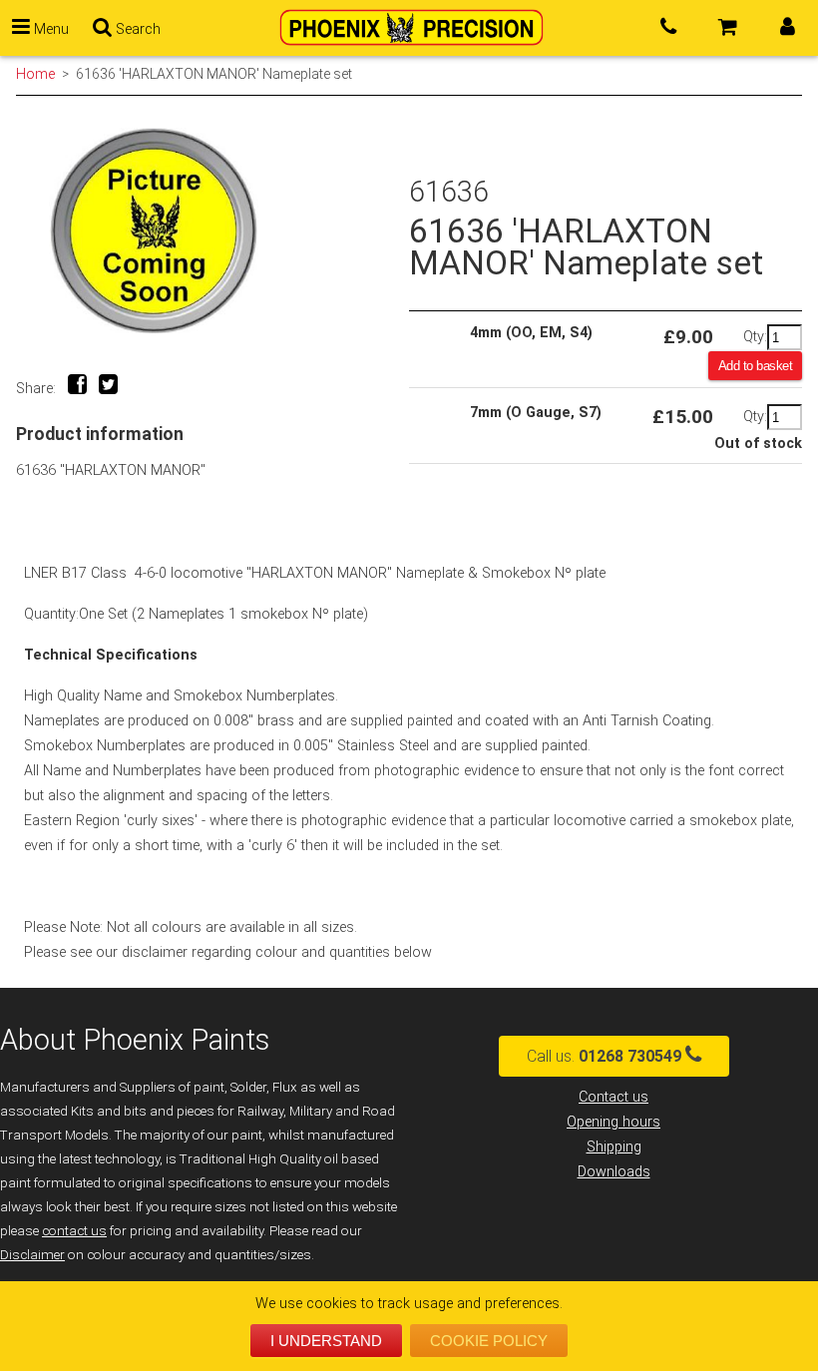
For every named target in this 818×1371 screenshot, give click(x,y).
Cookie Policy (489, 1340)
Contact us (613, 1097)
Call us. (604, 1056)
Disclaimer (32, 1254)
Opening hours (613, 1122)
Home (35, 74)
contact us (74, 1230)
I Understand (326, 1340)
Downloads (614, 1171)
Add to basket (755, 365)
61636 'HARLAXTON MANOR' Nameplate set (214, 74)
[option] (212, 231)
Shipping (614, 1147)
